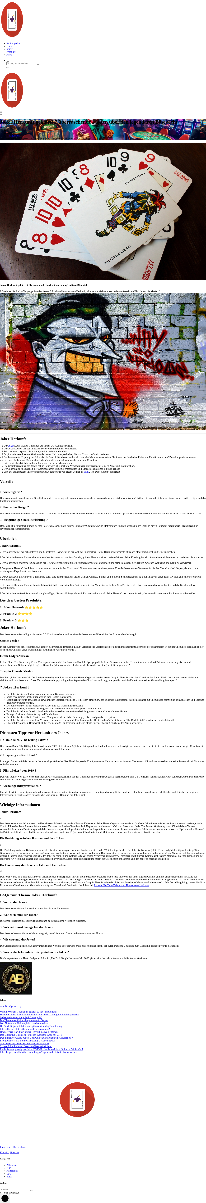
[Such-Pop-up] (7, 61)
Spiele (9, 49)
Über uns (14, 1152)
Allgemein (14, 135)
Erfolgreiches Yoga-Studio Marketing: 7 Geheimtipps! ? (28, 1040)
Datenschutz (19, 1147)
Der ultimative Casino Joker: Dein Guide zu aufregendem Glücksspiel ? (36, 1037)
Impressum (6, 1147)
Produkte (11, 51)
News (9, 54)
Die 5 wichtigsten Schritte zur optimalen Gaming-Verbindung (31, 1026)
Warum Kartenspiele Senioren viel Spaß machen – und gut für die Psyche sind (39, 1014)
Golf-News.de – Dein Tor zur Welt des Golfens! (24, 1043)
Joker (11, 445)
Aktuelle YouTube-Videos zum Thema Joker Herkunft (121, 885)
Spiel (9, 1176)
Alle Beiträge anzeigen (11, 1006)
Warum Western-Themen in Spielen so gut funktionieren (28, 1011)
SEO (8, 1173)
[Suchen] (31, 1190)
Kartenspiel (12, 1170)
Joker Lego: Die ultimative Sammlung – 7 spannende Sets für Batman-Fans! (38, 1052)
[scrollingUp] (5, 1198)
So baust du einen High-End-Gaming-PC (21, 1017)
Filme (9, 46)
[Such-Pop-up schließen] (7, 67)
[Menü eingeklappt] (1, 112)
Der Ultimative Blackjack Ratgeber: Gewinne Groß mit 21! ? (31, 1034)
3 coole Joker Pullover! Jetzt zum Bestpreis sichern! (26, 1046)
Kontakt (4, 1152)
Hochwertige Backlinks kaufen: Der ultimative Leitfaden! (29, 1032)
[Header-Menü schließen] (1, 114)
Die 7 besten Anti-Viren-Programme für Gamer (24, 1020)
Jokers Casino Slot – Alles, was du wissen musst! (25, 1029)
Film (86, 471)
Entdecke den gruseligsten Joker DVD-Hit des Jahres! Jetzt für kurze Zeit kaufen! (41, 1049)
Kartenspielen (13, 43)
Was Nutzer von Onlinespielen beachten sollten (24, 1023)
